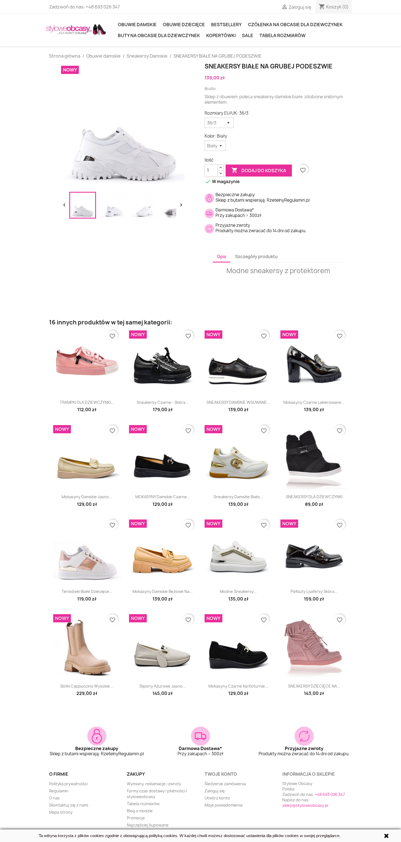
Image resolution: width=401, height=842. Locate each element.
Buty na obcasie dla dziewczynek (159, 35)
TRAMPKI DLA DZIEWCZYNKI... (87, 402)
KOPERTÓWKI (221, 35)
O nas (54, 798)
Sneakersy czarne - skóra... (162, 402)
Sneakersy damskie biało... (238, 496)
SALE (247, 35)
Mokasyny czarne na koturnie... (238, 686)
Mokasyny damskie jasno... (87, 496)
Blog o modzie (140, 810)
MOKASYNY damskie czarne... (162, 496)
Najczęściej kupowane (148, 825)
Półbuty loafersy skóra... (314, 591)
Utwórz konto (217, 798)
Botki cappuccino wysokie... (87, 686)
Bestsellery (226, 25)
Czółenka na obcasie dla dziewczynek (295, 25)
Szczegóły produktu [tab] (256, 256)
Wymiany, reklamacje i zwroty (154, 783)
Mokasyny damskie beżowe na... (163, 591)
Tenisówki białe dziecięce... (87, 591)
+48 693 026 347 (103, 7)
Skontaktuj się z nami (68, 805)
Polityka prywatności (68, 783)
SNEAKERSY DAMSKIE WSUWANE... (238, 402)
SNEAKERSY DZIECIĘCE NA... (314, 686)
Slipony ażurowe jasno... (162, 686)
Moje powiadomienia (224, 805)
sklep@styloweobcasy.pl (305, 805)
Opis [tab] (221, 256)
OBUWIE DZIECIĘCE (184, 25)
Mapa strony (61, 812)
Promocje (136, 817)
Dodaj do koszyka (258, 170)
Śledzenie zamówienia (225, 783)
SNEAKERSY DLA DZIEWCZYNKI (314, 496)
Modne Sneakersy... (238, 591)
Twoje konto (221, 774)
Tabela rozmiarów (282, 35)
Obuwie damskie (137, 25)
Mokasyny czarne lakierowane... (314, 402)
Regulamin (58, 790)
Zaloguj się (215, 790)
